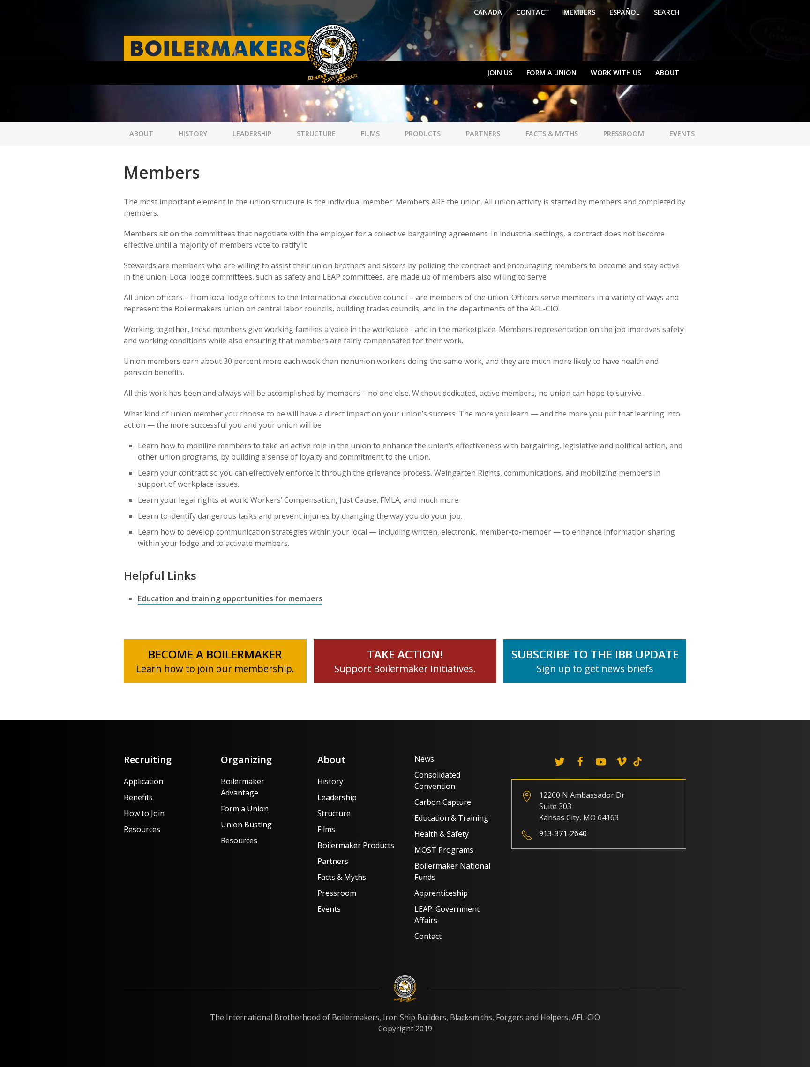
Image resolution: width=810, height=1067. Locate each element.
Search (666, 12)
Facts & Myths (551, 133)
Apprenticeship (441, 893)
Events (682, 133)
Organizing (246, 759)
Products (423, 133)
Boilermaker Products (355, 845)
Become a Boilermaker (215, 654)
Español (624, 12)
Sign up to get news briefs (595, 668)
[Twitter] (560, 761)
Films (370, 133)
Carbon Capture (442, 802)
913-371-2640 (563, 833)
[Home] (243, 53)
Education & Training (451, 818)
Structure (316, 133)
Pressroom (623, 133)
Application (143, 781)
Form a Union (551, 72)
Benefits (138, 797)
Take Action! (405, 654)
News (424, 759)
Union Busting (246, 824)
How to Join (144, 813)
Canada (488, 12)
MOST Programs (443, 850)
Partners (483, 133)
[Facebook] (580, 761)
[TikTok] (637, 761)
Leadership (251, 133)
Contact (532, 12)
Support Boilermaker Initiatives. (405, 668)
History (193, 133)
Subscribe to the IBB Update (595, 654)
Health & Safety (441, 834)
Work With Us (616, 72)
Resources (142, 829)
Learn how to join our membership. (215, 668)
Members (579, 12)
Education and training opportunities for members (230, 598)
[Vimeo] (622, 761)
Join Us (499, 72)
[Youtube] (601, 761)
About (667, 72)
